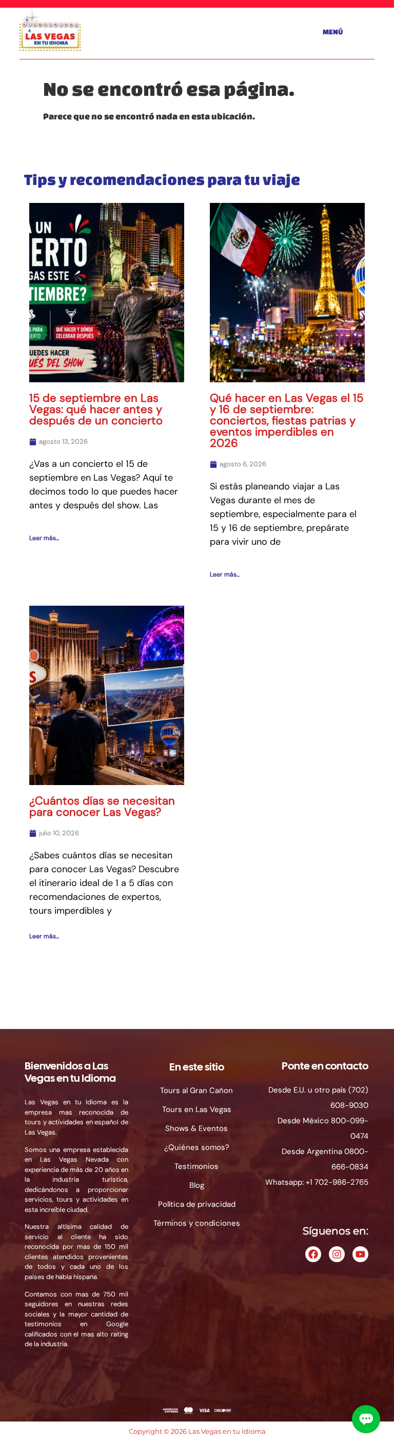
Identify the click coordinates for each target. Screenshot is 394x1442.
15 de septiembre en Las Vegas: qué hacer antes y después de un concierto (96, 409)
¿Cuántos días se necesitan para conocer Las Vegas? (102, 806)
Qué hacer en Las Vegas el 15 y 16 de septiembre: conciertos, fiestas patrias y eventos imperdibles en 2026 (286, 420)
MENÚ (333, 32)
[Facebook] (313, 1254)
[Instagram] (337, 1254)
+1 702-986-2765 (337, 1182)
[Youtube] (360, 1254)
